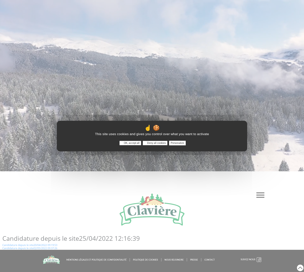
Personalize (177, 143)
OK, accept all (131, 143)
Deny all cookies (156, 143)
